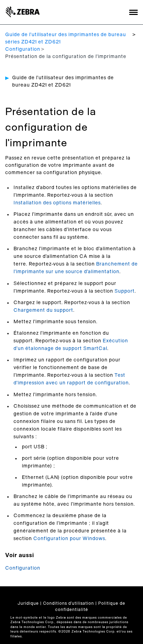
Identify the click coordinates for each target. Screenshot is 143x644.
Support (125, 291)
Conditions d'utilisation (68, 603)
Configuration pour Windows (69, 538)
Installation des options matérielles (57, 203)
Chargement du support (43, 310)
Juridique (28, 603)
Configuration (22, 49)
